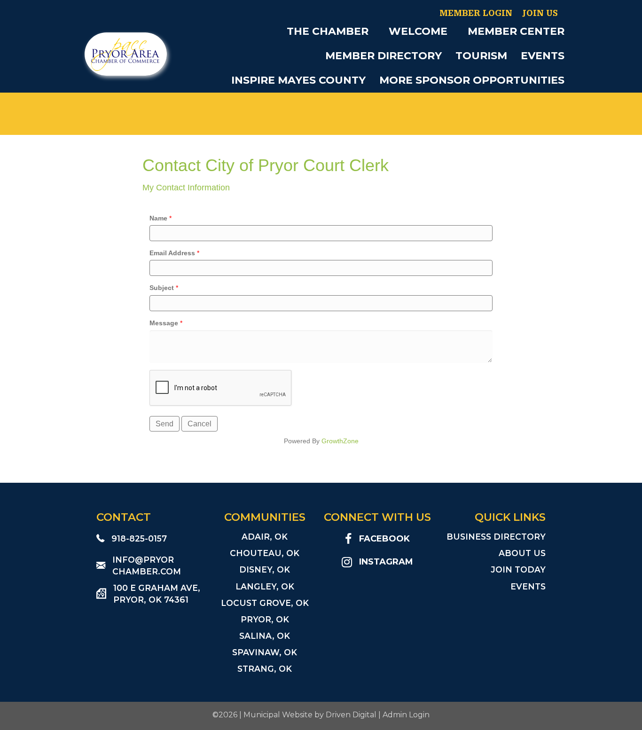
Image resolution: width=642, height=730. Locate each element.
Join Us (540, 13)
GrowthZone (340, 441)
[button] (375, 31)
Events (542, 55)
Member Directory (383, 55)
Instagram (386, 562)
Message (163, 323)
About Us (522, 553)
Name (158, 218)
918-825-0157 (139, 538)
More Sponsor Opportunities (471, 80)
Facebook (384, 539)
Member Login (475, 13)
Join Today (518, 569)
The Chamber (327, 31)
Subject (161, 287)
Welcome (418, 31)
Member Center (516, 31)
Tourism (481, 55)
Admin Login (406, 714)
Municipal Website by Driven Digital (309, 714)
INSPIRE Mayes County (298, 80)
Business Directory (496, 537)
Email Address (172, 253)
